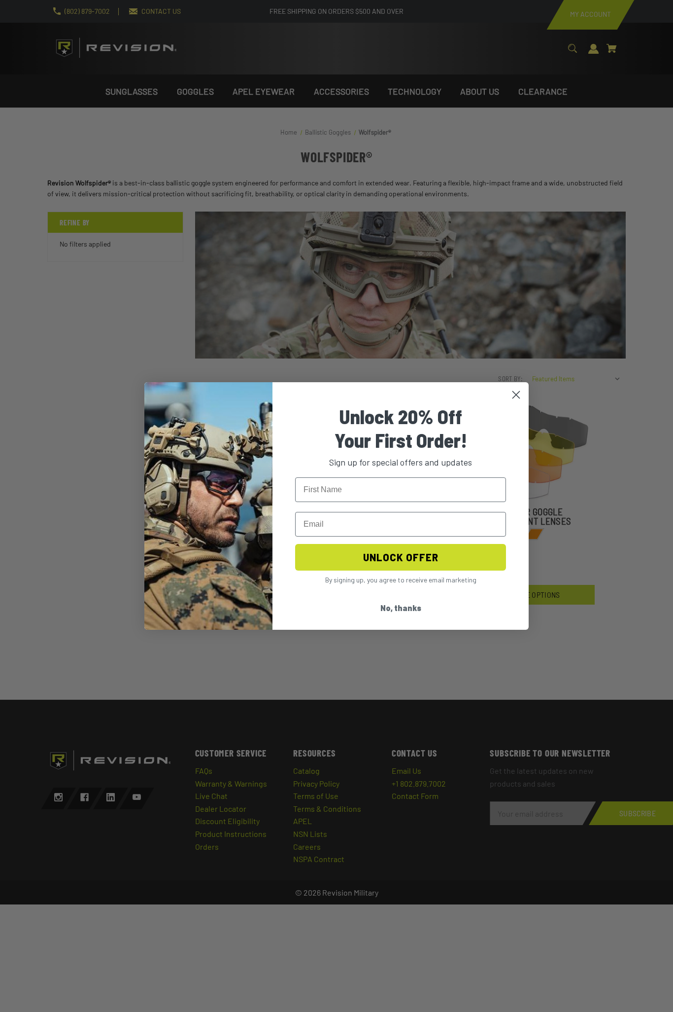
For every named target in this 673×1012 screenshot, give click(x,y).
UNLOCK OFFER (400, 557)
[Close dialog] (516, 394)
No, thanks (400, 608)
